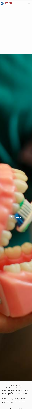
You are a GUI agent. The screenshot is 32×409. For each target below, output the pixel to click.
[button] (29, 4)
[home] (6, 3)
